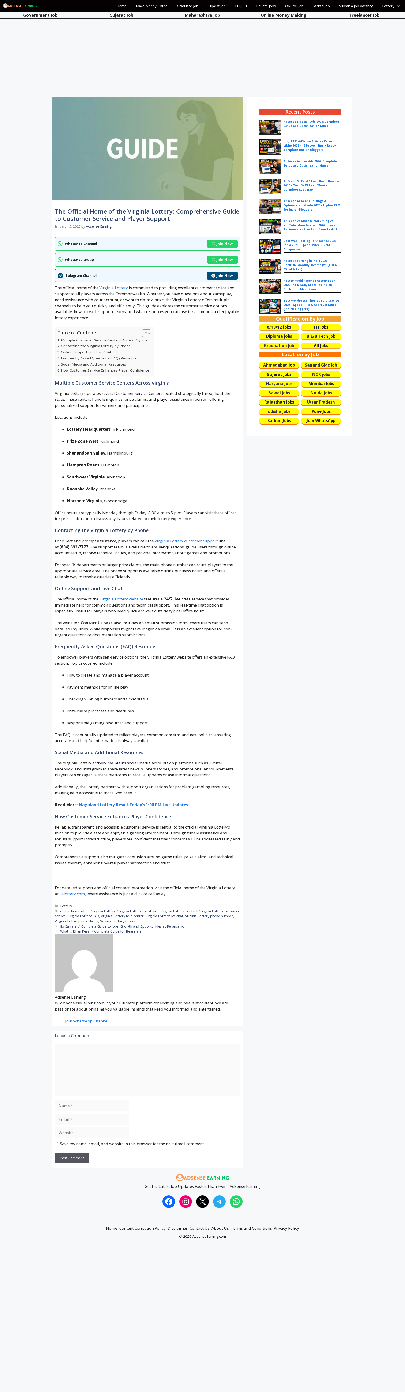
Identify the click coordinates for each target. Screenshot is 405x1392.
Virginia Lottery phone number (209, 916)
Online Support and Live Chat (86, 352)
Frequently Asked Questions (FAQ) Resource (99, 358)
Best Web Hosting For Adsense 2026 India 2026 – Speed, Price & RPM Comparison (310, 245)
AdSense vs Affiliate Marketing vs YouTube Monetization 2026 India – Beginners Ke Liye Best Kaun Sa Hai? (310, 225)
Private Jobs (266, 6)
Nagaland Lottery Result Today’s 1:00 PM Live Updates (133, 804)
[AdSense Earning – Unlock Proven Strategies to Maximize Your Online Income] (20, 6)
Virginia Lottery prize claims (76, 921)
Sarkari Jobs (279, 420)
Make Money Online (152, 6)
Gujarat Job (217, 6)
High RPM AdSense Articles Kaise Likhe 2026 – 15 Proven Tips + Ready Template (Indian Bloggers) (310, 145)
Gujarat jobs (279, 374)
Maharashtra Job (202, 15)
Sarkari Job (321, 6)
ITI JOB (241, 6)
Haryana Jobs (279, 383)
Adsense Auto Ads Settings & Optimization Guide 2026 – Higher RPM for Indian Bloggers (312, 205)
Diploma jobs (279, 336)
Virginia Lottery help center (122, 916)
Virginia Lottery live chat (164, 916)
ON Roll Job (294, 6)
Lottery (388, 6)
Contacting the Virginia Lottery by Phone (96, 346)
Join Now (224, 243)
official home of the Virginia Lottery (88, 911)
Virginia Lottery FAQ (83, 916)
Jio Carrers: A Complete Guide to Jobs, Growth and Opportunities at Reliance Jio (122, 926)
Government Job (40, 15)
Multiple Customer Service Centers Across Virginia (104, 340)
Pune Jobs (321, 411)
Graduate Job (187, 6)
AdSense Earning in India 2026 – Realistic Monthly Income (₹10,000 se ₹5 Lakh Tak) (311, 265)
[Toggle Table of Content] (144, 333)
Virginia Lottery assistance (138, 911)
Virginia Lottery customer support (186, 541)
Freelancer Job (364, 15)
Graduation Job (279, 345)
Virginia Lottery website (121, 599)
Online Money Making (283, 15)
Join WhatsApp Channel (87, 1021)
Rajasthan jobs (279, 402)
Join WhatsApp (321, 420)
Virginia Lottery (113, 287)
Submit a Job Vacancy (356, 6)
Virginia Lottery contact (179, 911)
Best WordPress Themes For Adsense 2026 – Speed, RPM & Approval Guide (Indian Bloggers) (311, 305)
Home (121, 6)
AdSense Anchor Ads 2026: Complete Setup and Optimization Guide (310, 163)
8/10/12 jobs (279, 327)
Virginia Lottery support (119, 921)
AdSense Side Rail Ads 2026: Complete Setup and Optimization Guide (311, 124)
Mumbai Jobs (321, 383)
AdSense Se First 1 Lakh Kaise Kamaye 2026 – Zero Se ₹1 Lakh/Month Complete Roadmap (312, 185)
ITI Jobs (321, 327)
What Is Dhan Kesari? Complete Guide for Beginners (101, 931)
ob (292, 365)
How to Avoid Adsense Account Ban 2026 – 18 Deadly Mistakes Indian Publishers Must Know (309, 285)
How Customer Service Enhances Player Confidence (105, 370)
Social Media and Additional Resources (93, 364)
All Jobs (321, 345)
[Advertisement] (202, 54)
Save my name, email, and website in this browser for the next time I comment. (132, 1143)
